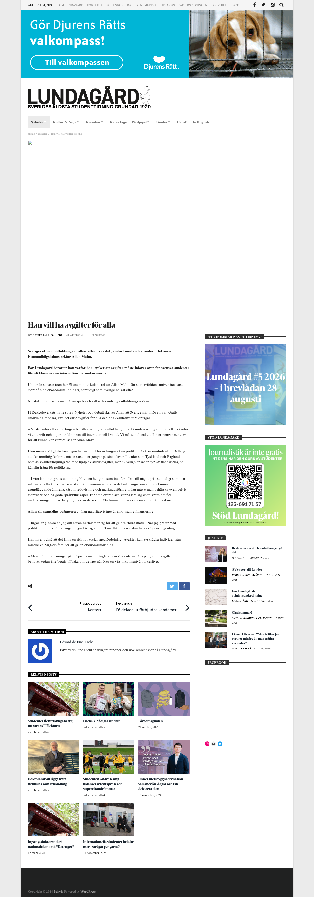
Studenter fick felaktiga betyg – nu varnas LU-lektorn (51, 723)
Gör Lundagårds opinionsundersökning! (247, 593)
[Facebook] (254, 5)
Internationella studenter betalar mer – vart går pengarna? (108, 844)
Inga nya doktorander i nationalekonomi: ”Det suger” (51, 844)
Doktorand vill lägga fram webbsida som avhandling (47, 781)
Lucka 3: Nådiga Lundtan (102, 721)
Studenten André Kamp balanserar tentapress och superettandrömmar (103, 784)
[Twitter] (263, 5)
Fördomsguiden (150, 721)
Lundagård (240, 601)
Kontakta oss (98, 5)
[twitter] (172, 586)
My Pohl (238, 558)
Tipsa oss (167, 5)
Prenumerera (146, 5)
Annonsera (122, 5)
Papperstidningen (192, 5)
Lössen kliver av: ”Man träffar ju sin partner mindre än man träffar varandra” (257, 638)
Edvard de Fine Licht (47, 334)
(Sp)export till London (247, 569)
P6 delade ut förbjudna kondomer (146, 607)
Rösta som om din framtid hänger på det (257, 549)
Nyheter (42, 133)
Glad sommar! (242, 612)
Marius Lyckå (242, 648)
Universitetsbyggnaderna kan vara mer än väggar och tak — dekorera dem (160, 784)
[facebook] (184, 586)
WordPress (88, 891)
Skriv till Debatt (224, 5)
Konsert (90, 607)
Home (31, 133)
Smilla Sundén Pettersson (252, 618)
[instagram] (272, 5)
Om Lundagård (71, 5)
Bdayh (58, 891)
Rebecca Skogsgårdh (247, 575)
